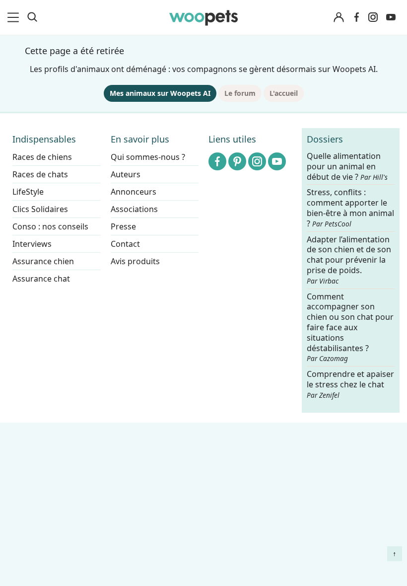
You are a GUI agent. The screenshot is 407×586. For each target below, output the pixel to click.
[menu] (14, 17)
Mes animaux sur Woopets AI (160, 93)
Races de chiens (42, 156)
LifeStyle (28, 191)
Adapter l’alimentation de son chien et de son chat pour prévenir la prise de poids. (349, 260)
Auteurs (125, 174)
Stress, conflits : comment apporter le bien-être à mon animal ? (350, 208)
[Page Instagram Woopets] (373, 17)
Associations (134, 209)
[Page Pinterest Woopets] (237, 161)
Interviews (32, 243)
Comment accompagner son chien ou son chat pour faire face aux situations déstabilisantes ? (350, 328)
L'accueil (284, 93)
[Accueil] (204, 17)
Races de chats (40, 174)
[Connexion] (338, 17)
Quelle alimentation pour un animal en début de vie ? (347, 166)
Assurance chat (41, 278)
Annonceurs (133, 191)
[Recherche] (32, 17)
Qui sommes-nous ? (148, 156)
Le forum (240, 93)
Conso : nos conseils (50, 226)
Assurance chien (43, 261)
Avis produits (135, 261)
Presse (123, 226)
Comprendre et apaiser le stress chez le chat (350, 384)
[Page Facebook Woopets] (356, 17)
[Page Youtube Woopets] (391, 17)
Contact (125, 243)
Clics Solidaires (40, 209)
